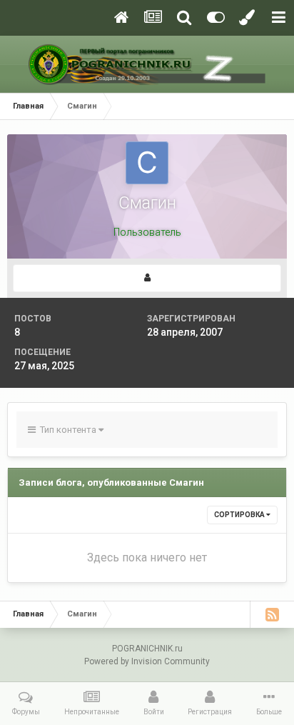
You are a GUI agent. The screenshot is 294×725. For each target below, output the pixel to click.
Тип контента (67, 429)
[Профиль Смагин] (147, 278)
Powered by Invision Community (147, 661)
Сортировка (240, 515)
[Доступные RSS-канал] (272, 614)
